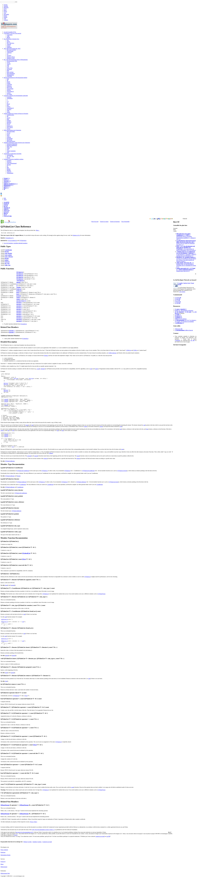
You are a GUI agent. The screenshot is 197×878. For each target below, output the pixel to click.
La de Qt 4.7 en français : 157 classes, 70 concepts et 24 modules (185, 321)
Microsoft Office (11, 131)
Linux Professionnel (12, 163)
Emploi (5, 17)
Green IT (9, 171)
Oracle (8, 124)
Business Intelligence (12, 145)
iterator (7, 258)
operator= (19, 311)
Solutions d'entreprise (17, 142)
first (147, 429)
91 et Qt (180, 309)
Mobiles (9, 170)
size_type (7, 263)
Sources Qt (6, 210)
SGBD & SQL (10, 115)
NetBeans (9, 47)
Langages (16, 95)
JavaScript (9, 69)
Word (8, 135)
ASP (8, 65)
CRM (8, 148)
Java (11, 39)
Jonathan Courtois (37, 841)
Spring (8, 41)
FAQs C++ (6, 179)
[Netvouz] (164, 219)
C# (7, 54)
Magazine (6, 7)
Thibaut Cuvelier (27, 841)
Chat (5, 13)
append (18, 282)
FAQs (5, 9)
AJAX (8, 62)
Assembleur (10, 98)
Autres (8, 112)
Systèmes (13, 159)
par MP (192, 340)
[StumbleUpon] (169, 219)
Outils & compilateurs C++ (11, 183)
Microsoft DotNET (11, 50)
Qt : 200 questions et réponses (184, 310)
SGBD (16, 113)
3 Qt (179, 323)
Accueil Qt (6, 202)
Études (5, 15)
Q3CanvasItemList (12, 240)
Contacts (6, 20)
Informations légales (5, 855)
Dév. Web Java (10, 43)
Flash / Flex (9, 68)
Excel (8, 134)
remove (18, 297)
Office (12, 130)
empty (96, 368)
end (32, 425)
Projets (5, 11)
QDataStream (5, 805)
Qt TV (5, 214)
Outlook (9, 137)
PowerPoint (9, 138)
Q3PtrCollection (112, 353)
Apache (9, 63)
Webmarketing (10, 75)
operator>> (12, 332)
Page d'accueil (94, 221)
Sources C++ (7, 186)
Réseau (8, 169)
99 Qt (178, 316)
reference (7, 261)
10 (188, 271)
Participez (3, 852)
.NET (12, 48)
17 (183, 244)
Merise (8, 37)
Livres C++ (7, 182)
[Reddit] (165, 219)
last (120, 429)
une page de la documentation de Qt (24, 832)
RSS (5, 198)
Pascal (8, 104)
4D (7, 80)
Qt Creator (9, 94)
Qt (4, 189)
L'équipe (178, 301)
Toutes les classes (104, 221)
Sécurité (9, 164)
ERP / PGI (9, 146)
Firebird (9, 120)
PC (7, 166)
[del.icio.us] (157, 219)
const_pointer (8, 255)
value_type (7, 265)
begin (27, 425)
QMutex (51, 453)
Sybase (8, 128)
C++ (8, 101)
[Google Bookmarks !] (153, 219)
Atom (5, 199)
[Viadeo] (150, 219)
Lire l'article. (182, 291)
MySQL (9, 123)
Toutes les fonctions (115, 221)
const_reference (9, 256)
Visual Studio (10, 51)
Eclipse (8, 45)
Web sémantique (11, 73)
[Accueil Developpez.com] (9, 28)
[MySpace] (159, 219)
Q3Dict (135, 350)
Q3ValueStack (22, 240)
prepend (18, 295)
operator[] (19, 319)
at (16, 284)
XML (8, 110)
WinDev (9, 90)
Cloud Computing (11, 151)
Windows (9, 162)
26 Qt (178, 317)
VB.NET (9, 55)
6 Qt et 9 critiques (181, 318)
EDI (15, 77)
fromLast (18, 289)
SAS (8, 149)
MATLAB (9, 87)
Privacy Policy (33, 821)
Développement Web (12, 61)
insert (17, 292)
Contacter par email (47, 841)
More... (37, 230)
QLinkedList (23, 324)
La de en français (184, 330)
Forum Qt (6, 203)
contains (18, 287)
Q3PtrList (128, 350)
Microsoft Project (11, 141)
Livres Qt (6, 212)
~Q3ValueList (20, 280)
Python (8, 106)
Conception (12, 33)
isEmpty (43, 368)
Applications (12, 153)
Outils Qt (6, 209)
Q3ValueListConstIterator (23, 470)
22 (179, 239)
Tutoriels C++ (7, 181)
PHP (8, 70)
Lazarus (9, 92)
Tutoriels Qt (7, 207)
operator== (19, 316)
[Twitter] (151, 219)
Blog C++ (6, 188)
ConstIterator (8, 250)
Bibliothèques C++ (8, 185)
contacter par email (100, 836)
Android (9, 44)
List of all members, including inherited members (15, 243)
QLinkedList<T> (9, 238)
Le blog (177, 299)
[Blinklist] (162, 219)
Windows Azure (11, 58)
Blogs (5, 10)
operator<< (19, 309)
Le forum (178, 297)
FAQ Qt (6, 205)
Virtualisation (10, 173)
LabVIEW (9, 84)
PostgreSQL (10, 126)
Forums (5, 4)
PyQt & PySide (8, 216)
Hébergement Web (5, 873)
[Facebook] (154, 219)
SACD (15, 835)
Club (5, 18)
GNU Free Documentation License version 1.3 (43, 829)
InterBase (9, 122)
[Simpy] (167, 219)
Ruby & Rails (10, 72)
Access (8, 117)
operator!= (19, 302)
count (38, 368)
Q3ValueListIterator (10, 461)
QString (16, 378)
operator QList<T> (21, 301)
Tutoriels (6, 6)
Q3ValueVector (101, 593)
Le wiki (177, 303)
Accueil (10, 32)
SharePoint (9, 139)
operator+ (19, 304)
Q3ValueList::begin (122, 470)
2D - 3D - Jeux (10, 156)
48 (179, 312)
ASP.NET (9, 52)
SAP (8, 152)
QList (24, 559)
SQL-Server (10, 127)
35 (188, 312)
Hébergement (4, 866)
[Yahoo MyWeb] (161, 219)
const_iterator (8, 253)
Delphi (8, 81)
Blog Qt (6, 213)
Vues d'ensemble (125, 221)
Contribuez (177, 340)
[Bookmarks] (170, 219)
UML (8, 36)
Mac (8, 167)
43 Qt (178, 314)
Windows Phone (11, 57)
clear (122, 449)
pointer (7, 260)
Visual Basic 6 (10, 91)
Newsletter (6, 14)
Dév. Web (16, 59)
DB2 (8, 119)
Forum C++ (7, 178)
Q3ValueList (19, 272)
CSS (8, 66)
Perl (8, 105)
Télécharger (178, 329)
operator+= (19, 306)
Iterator (7, 251)
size (91, 368)
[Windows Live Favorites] (172, 219)
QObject (46, 355)
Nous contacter (4, 849)
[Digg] (156, 219)
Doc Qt (5, 206)
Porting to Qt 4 (76, 235)
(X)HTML (9, 76)
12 (192, 255)
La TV (177, 300)
